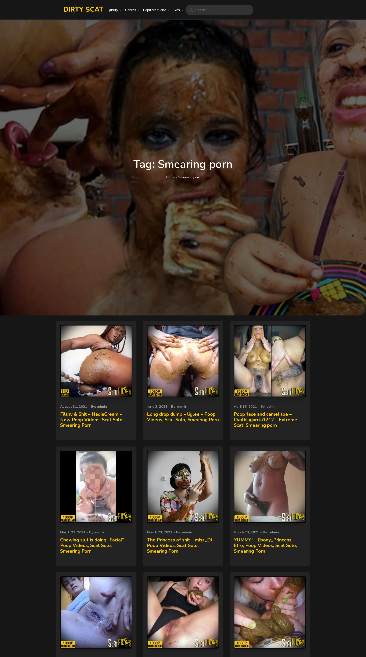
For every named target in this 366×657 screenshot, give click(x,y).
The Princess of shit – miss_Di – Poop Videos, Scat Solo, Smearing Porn (181, 545)
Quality (113, 10)
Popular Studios (154, 10)
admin (102, 406)
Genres (130, 10)
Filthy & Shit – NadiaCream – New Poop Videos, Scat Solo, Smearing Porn (91, 420)
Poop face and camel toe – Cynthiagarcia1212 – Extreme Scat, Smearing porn (265, 420)
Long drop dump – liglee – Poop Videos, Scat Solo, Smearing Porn (183, 417)
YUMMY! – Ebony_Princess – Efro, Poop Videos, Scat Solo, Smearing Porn (265, 545)
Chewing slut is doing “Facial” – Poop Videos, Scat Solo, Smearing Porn (94, 545)
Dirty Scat (83, 9)
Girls (176, 10)
